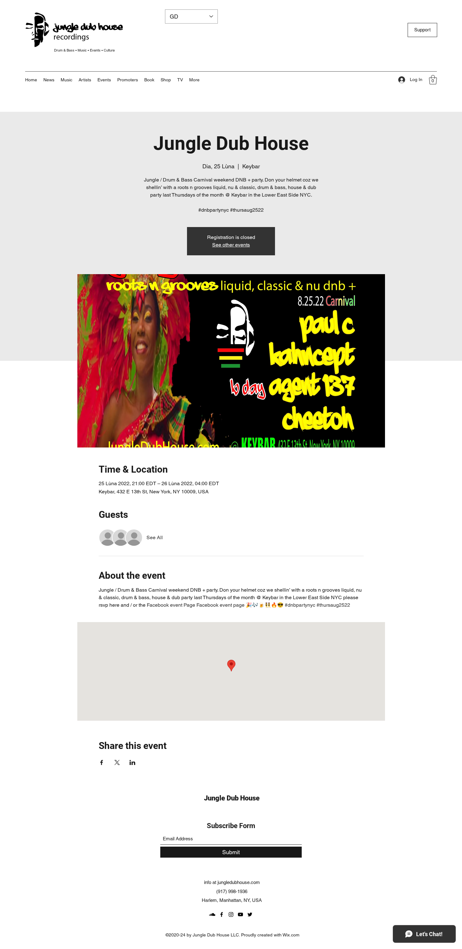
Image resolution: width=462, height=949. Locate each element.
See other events (231, 245)
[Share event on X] (117, 762)
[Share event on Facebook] (102, 762)
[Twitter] (250, 914)
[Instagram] (231, 914)
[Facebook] (221, 914)
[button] (194, 79)
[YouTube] (240, 914)
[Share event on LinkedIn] (132, 762)
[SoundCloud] (212, 914)
